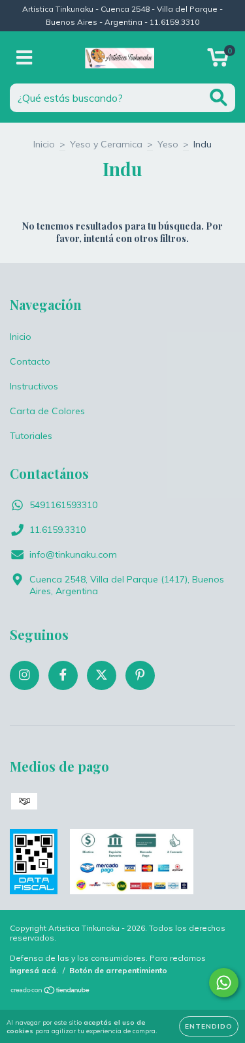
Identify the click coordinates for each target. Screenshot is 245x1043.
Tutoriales (31, 436)
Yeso (167, 144)
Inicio (44, 144)
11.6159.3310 (57, 530)
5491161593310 (63, 505)
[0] (218, 61)
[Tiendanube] (50, 992)
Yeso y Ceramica (106, 144)
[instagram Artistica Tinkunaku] (24, 675)
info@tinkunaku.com (73, 554)
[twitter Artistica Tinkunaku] (101, 675)
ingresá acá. (34, 970)
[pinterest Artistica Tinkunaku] (140, 675)
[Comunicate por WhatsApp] (223, 982)
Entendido (209, 1026)
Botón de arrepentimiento (118, 970)
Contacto (30, 361)
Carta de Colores (47, 411)
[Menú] (24, 57)
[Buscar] (218, 97)
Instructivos (34, 386)
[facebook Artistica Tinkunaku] (63, 675)
